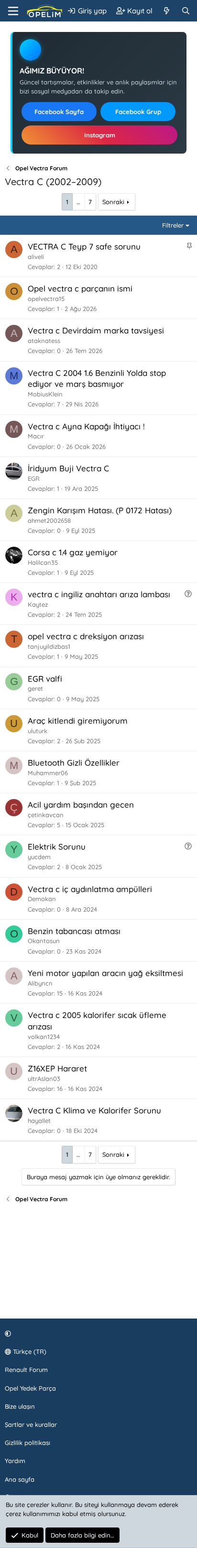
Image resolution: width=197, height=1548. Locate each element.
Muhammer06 (48, 773)
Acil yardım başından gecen (81, 805)
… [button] (78, 202)
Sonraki (113, 202)
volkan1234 (44, 1036)
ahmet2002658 (49, 520)
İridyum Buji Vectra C (68, 468)
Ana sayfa (19, 1479)
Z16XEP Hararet (57, 1068)
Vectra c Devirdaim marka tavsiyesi (96, 330)
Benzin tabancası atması (74, 931)
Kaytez (38, 604)
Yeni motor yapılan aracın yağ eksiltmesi (105, 973)
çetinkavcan (46, 815)
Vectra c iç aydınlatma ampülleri (90, 889)
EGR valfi (45, 679)
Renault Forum (26, 1369)
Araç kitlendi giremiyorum (78, 721)
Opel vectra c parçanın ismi (80, 288)
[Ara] (185, 11)
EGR (34, 478)
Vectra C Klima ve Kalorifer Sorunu (94, 1110)
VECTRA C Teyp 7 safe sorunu (84, 246)
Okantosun (44, 941)
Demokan (42, 899)
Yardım (15, 1461)
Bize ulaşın (20, 1406)
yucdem (39, 857)
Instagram (99, 135)
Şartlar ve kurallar (31, 1424)
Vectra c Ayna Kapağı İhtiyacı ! (86, 426)
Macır (36, 436)
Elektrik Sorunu (57, 847)
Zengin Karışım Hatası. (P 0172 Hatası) (100, 510)
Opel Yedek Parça (30, 1388)
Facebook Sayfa (59, 111)
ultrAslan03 (44, 1078)
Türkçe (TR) (28, 1351)
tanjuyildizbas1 (49, 646)
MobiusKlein (45, 394)
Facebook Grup (138, 111)
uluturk (37, 731)
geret (35, 688)
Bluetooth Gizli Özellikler (74, 763)
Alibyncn (40, 983)
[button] (97, 1333)
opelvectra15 (46, 298)
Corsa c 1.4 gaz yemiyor (73, 552)
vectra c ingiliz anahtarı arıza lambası (99, 594)
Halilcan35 (43, 562)
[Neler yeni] (166, 11)
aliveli (36, 256)
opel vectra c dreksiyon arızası (86, 636)
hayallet (39, 1120)
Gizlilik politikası (27, 1442)
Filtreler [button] (173, 225)
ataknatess (44, 340)
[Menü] (13, 10)
